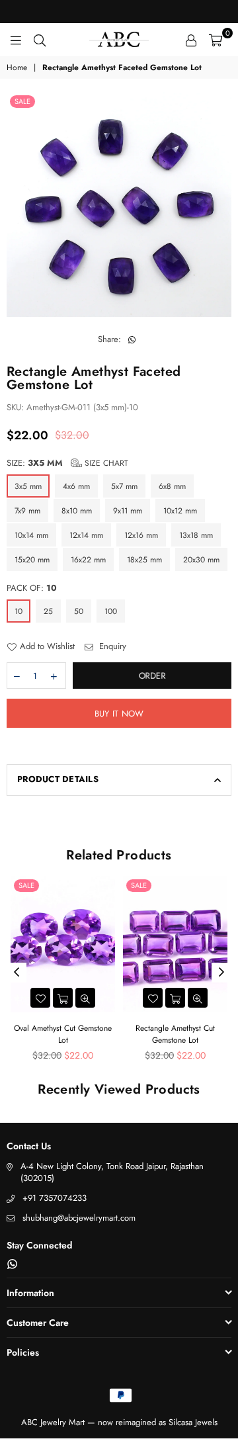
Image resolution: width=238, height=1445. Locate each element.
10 (18, 611)
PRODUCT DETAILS (58, 779)
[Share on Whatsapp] (132, 339)
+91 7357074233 (54, 1198)
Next (221, 973)
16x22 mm (88, 560)
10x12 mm (180, 511)
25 (48, 611)
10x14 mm (31, 535)
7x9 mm (27, 511)
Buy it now (119, 713)
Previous (16, 973)
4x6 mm (76, 486)
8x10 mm (76, 511)
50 (78, 611)
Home (17, 67)
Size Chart (105, 463)
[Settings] (191, 40)
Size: (67, 463)
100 (110, 611)
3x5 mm (28, 486)
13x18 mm (196, 535)
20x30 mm (201, 560)
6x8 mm (172, 486)
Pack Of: (32, 588)
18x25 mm (144, 560)
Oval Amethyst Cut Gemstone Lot (63, 1034)
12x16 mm (141, 535)
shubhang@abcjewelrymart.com (79, 1217)
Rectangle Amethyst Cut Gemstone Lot (175, 1034)
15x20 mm (32, 560)
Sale (22, 101)
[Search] (40, 40)
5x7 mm (124, 486)
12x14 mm (86, 535)
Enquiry (111, 646)
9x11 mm (127, 511)
